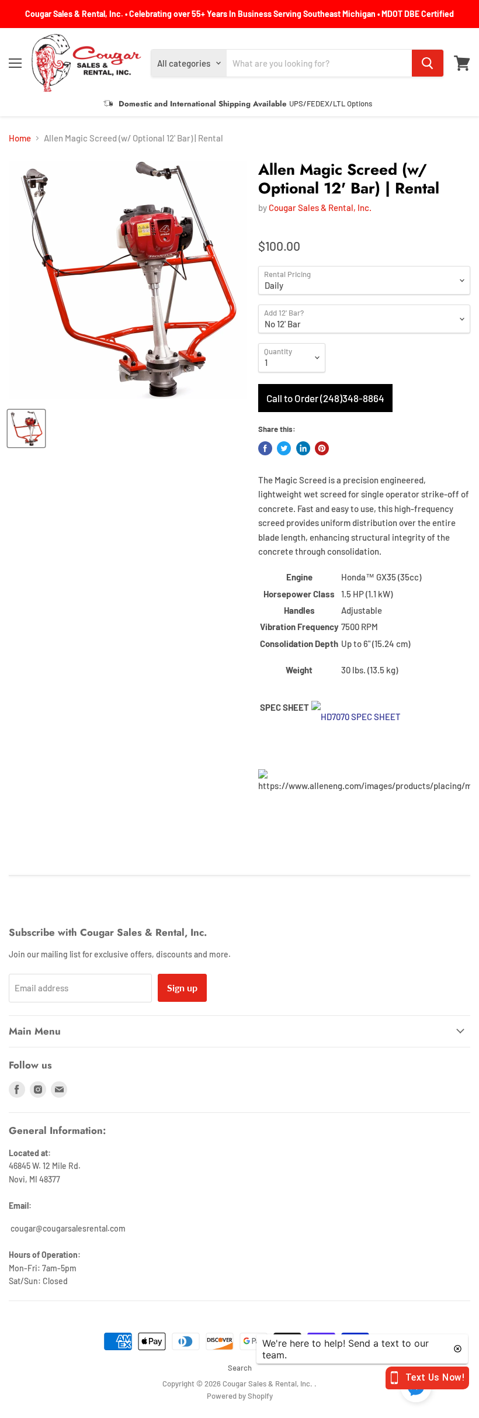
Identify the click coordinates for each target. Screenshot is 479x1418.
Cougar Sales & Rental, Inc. (320, 207)
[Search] (427, 63)
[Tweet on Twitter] (284, 448)
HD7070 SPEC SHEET (361, 716)
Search (240, 1367)
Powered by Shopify (240, 1395)
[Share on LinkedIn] (303, 448)
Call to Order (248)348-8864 (325, 398)
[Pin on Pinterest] (322, 448)
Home (20, 138)
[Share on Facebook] (265, 448)
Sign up (182, 987)
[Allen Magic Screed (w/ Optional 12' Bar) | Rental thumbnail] (26, 428)
